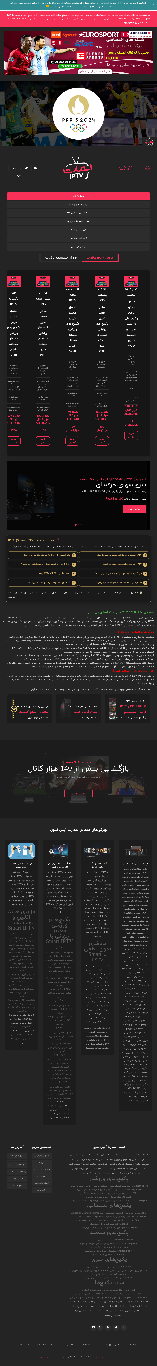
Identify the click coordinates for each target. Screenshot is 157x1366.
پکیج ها (42, 1162)
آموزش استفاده (42, 1183)
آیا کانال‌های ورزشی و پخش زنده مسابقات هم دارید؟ (47, 564)
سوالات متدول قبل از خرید (79, 221)
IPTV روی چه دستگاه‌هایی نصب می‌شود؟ (124, 564)
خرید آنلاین (131, 435)
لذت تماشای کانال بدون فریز (97, 865)
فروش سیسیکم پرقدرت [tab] (61, 258)
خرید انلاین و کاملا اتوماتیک (22, 865)
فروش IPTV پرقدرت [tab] (100, 258)
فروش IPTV (78, 196)
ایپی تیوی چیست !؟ (108, 1344)
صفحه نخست (133, 1344)
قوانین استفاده (43, 1344)
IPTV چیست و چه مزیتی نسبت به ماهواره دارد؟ (121, 555)
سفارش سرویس (78, 793)
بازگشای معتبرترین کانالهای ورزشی (59, 865)
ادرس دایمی (17, 1178)
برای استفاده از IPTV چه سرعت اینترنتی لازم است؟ (48, 555)
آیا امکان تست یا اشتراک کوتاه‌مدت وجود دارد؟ (50, 582)
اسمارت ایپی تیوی (43, 1356)
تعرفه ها (86, 1344)
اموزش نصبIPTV (78, 229)
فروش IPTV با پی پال (78, 204)
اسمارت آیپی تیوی (98, 1356)
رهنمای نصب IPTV (17, 1171)
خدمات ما (41, 1176)
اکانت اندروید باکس (78, 238)
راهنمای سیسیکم (42, 1169)
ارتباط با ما (41, 1190)
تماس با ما (23, 1344)
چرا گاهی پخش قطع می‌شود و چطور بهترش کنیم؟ (120, 573)
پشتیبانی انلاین (78, 246)
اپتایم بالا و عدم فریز (135, 864)
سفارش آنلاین (134, 509)
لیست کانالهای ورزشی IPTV (78, 212)
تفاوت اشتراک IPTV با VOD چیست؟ (55, 573)
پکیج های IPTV (17, 1155)
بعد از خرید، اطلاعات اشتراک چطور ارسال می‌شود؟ (121, 582)
